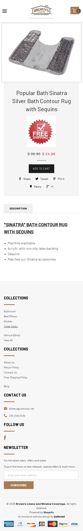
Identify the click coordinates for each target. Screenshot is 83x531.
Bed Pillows (10, 316)
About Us (9, 362)
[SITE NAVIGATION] (4, 11)
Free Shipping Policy (15, 377)
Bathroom (10, 311)
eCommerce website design (34, 516)
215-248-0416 (17, 415)
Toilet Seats (11, 326)
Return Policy (11, 367)
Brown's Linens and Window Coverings (40, 503)
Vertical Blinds (12, 335)
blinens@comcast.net (21, 408)
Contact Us (10, 372)
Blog (6, 386)
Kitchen (8, 321)
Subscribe (19, 485)
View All (8, 340)
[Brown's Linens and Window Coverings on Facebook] (5, 439)
